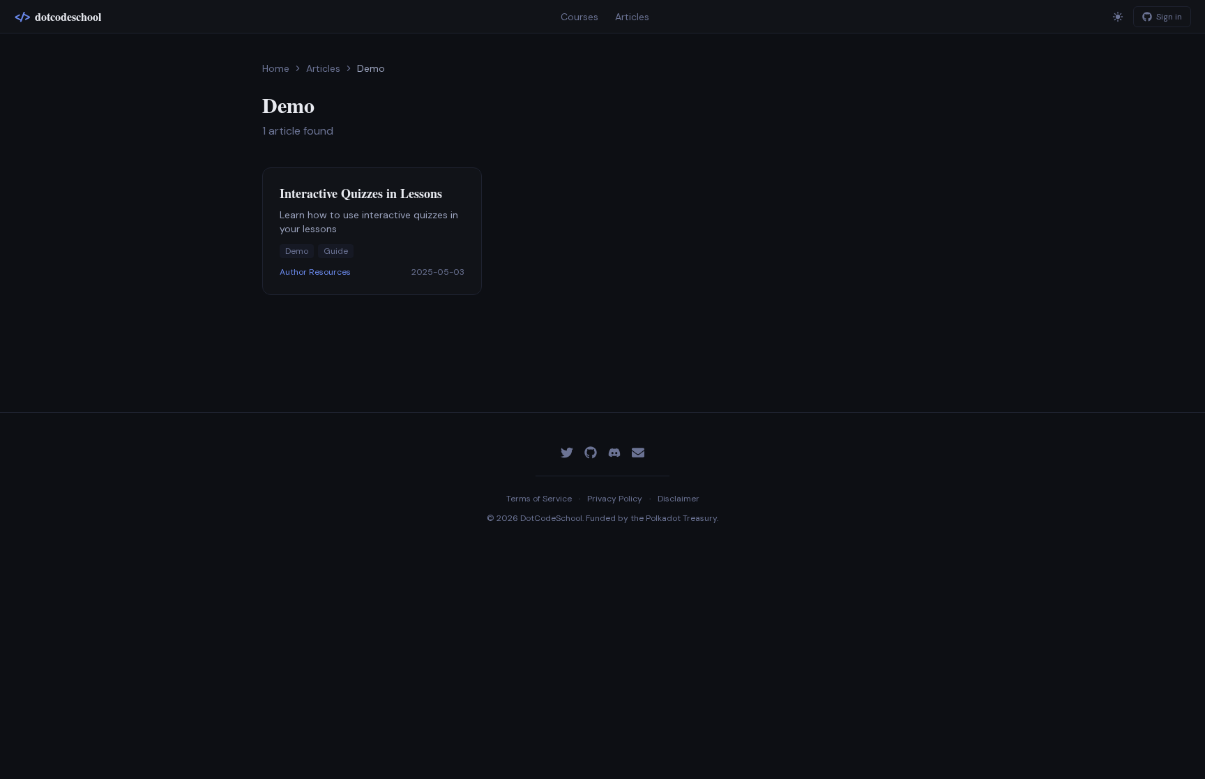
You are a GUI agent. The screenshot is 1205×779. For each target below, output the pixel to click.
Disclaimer (678, 498)
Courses (579, 16)
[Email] (638, 452)
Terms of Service (539, 498)
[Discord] (614, 452)
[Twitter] (567, 452)
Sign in (1169, 16)
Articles (632, 16)
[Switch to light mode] (1118, 17)
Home (275, 68)
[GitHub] (590, 452)
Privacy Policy (614, 498)
